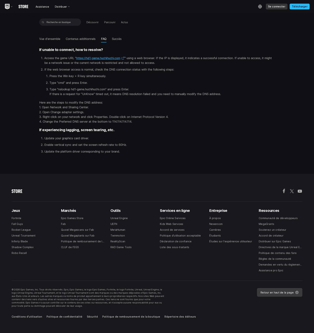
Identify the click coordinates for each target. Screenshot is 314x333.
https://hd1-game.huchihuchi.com (100, 58)
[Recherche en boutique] (43, 22)
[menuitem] (93, 22)
